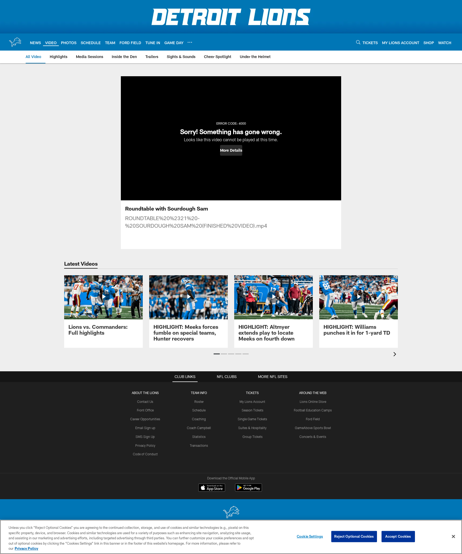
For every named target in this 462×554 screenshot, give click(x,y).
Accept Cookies (398, 536)
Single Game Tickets (252, 419)
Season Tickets (252, 410)
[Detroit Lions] (231, 512)
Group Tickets (252, 436)
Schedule (199, 410)
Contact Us (145, 401)
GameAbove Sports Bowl (313, 428)
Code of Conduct (145, 454)
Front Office (145, 410)
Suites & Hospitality (252, 428)
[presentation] (396, 355)
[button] (231, 150)
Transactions (199, 445)
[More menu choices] (190, 42)
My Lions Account (252, 401)
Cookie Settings (310, 536)
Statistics (199, 436)
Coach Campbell (199, 428)
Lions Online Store (313, 401)
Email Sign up (145, 428)
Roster (199, 401)
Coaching (199, 419)
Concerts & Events (312, 436)
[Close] (453, 536)
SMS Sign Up (145, 436)
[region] (231, 537)
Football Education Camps (313, 410)
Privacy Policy (145, 445)
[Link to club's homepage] (15, 42)
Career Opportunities (145, 419)
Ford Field (313, 419)
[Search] (358, 42)
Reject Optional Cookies (354, 536)
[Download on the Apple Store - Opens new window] (211, 488)
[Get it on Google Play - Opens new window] (248, 490)
